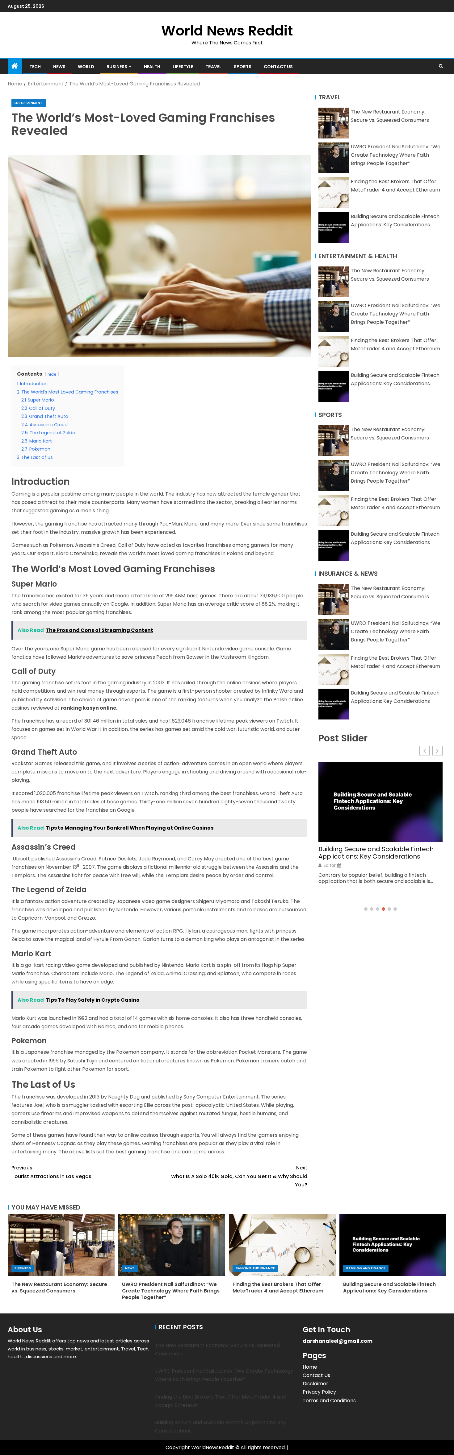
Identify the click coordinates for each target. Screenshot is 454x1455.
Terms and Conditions (329, 1400)
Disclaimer (315, 1383)
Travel (213, 67)
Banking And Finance (255, 1268)
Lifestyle (183, 67)
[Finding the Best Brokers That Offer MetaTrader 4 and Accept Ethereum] (282, 1245)
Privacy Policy (319, 1391)
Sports (242, 67)
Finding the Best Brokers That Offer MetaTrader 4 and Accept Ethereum (278, 1287)
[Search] (441, 66)
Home (310, 1367)
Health (152, 67)
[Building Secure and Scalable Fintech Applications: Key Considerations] (392, 1245)
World (86, 67)
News (59, 67)
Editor (330, 865)
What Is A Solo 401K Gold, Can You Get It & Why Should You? (239, 1176)
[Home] (14, 66)
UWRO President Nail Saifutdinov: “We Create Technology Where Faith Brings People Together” (395, 155)
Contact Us (278, 67)
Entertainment (29, 103)
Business (117, 67)
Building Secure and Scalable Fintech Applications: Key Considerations (376, 852)
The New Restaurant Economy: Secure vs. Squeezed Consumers (59, 1287)
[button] (437, 751)
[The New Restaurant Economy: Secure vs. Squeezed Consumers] (61, 1245)
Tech (35, 67)
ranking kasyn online (88, 707)
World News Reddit (227, 30)
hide (52, 374)
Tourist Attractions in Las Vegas (51, 1172)
